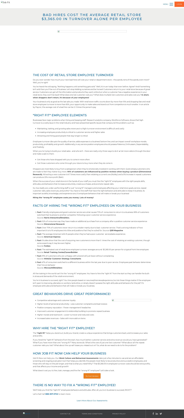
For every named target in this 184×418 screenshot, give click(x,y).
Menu (166, 4)
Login (179, 4)
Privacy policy (119, 414)
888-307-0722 (51, 394)
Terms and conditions (92, 414)
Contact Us (65, 414)
